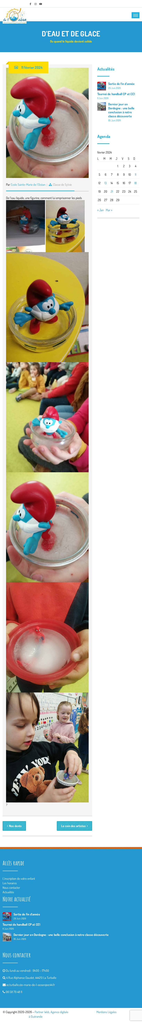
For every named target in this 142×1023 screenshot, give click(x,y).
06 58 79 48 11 (14, 992)
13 (105, 183)
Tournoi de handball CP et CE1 (116, 94)
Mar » (109, 210)
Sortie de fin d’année (121, 84)
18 (135, 183)
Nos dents (15, 826)
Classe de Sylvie (62, 184)
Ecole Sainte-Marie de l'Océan (28, 184)
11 (135, 174)
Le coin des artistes (73, 826)
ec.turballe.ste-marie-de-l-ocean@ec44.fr (30, 985)
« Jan (100, 210)
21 (112, 191)
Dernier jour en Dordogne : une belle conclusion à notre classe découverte (121, 110)
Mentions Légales (106, 1012)
